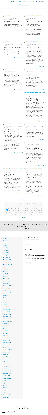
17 (6, 206)
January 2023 (6, 340)
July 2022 (5, 354)
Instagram (24, 1)
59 (29, 210)
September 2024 (7, 292)
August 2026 (6, 238)
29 (34, 206)
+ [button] (11, 412)
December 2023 (7, 314)
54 (18, 210)
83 (20, 214)
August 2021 (6, 380)
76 (32, 212)
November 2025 (7, 259)
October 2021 (6, 375)
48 (41, 208)
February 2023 (6, 338)
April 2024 (5, 304)
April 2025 (5, 276)
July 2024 (5, 297)
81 (15, 214)
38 (18, 208)
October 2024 (6, 290)
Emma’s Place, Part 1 (34, 48)
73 (25, 212)
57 (25, 210)
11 (35, 66)
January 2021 (6, 397)
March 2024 (6, 307)
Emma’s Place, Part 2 (34, 22)
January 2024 (6, 311)
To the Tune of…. (32, 130)
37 (16, 208)
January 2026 (6, 255)
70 (18, 212)
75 (29, 212)
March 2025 (6, 278)
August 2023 (6, 323)
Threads (37, 1)
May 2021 (5, 387)
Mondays (29, 75)
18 (9, 206)
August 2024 (6, 295)
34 (9, 208)
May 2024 (5, 302)
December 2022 (7, 342)
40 (23, 208)
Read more (20, 31)
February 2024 (6, 309)
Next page (23, 217)
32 (41, 206)
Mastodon (43, 1)
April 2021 (5, 390)
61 (34, 210)
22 (18, 206)
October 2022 (6, 347)
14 (36, 203)
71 (20, 212)
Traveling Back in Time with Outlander (34, 149)
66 (9, 212)
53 (16, 210)
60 (32, 210)
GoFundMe (31, 1)
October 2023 (6, 319)
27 (29, 206)
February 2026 (6, 252)
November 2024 (7, 288)
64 (41, 210)
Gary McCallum (31, 18)
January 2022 (6, 368)
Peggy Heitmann (10, 71)
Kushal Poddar (9, 44)
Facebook (12, 1)
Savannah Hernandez (11, 18)
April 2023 (5, 333)
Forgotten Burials (11, 22)
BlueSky (18, 1)
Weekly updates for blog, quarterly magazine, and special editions (35, 256)
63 (39, 210)
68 (13, 212)
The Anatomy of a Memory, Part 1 (11, 130)
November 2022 (7, 345)
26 (27, 206)
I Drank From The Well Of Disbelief (11, 76)
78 (36, 212)
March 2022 (6, 364)
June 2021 (5, 385)
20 (13, 206)
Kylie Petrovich (31, 71)
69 (16, 212)
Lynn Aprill (30, 144)
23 (20, 206)
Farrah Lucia (30, 171)
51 (11, 210)
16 (41, 203)
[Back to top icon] (24, 404)
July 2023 (5, 326)
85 (25, 214)
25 (25, 206)
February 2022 (6, 366)
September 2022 (7, 349)
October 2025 (6, 262)
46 (36, 208)
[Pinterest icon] (24, 410)
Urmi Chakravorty (31, 95)
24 (23, 206)
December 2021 (7, 371)
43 (29, 208)
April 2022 (5, 361)
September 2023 (7, 321)
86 (27, 214)
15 (39, 203)
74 (27, 212)
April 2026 (5, 247)
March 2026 (6, 250)
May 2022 (5, 359)
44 (32, 208)
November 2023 (7, 316)
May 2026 (5, 245)
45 (34, 208)
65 (6, 212)
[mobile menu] (1, 10)
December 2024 (7, 285)
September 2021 (7, 378)
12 (32, 203)
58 (27, 210)
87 (29, 214)
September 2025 (7, 264)
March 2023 (6, 335)
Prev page (24, 199)
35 (11, 208)
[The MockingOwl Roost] (24, 6)
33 (6, 208)
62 (36, 210)
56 (23, 210)
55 (20, 210)
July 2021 (5, 383)
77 (34, 212)
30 (36, 206)
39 (20, 208)
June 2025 (5, 271)
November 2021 (7, 373)
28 (32, 206)
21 (15, 206)
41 (25, 208)
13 (34, 203)
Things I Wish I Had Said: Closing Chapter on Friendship (34, 175)
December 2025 (7, 257)
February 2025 (6, 281)
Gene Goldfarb (31, 126)
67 (11, 212)
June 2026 (5, 243)
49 (6, 210)
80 (41, 212)
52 (13, 210)
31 (39, 206)
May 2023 (5, 330)
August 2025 (6, 266)
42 (27, 208)
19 (11, 206)
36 (13, 208)
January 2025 (6, 283)
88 (32, 214)
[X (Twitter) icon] (23, 410)
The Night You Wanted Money (10, 175)
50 (9, 210)
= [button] (13, 412)
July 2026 (5, 240)
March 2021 (6, 392)
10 (35, 39)
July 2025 (5, 269)
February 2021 (6, 394)
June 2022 (5, 356)
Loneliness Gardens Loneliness (12, 48)
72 (23, 212)
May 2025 (5, 273)
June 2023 (5, 328)
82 (18, 214)
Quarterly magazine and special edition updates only (34, 259)
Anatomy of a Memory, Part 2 (32, 99)
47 (39, 208)
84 (23, 214)
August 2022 (6, 352)
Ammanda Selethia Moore (13, 171)
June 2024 (5, 300)
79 (39, 212)
